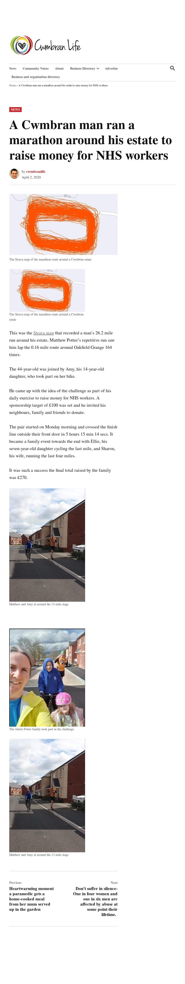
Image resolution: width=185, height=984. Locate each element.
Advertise (111, 68)
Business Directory (82, 68)
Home (12, 85)
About (59, 68)
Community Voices (36, 68)
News (12, 68)
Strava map (43, 333)
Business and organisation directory (36, 76)
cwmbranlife (35, 171)
